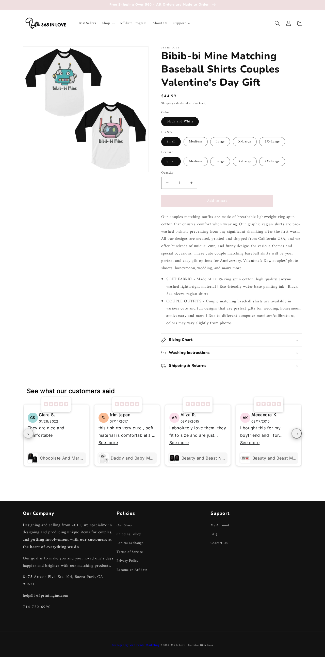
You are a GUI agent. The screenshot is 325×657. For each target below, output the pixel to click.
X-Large (244, 141)
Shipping (167, 103)
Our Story (124, 525)
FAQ (213, 534)
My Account (219, 525)
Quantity (167, 172)
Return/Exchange (130, 543)
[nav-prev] (28, 433)
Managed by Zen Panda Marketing (135, 645)
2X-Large (272, 141)
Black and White (180, 121)
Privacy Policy (127, 561)
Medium (195, 141)
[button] (108, 23)
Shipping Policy (129, 534)
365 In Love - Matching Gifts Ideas (192, 645)
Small (171, 141)
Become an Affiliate (132, 570)
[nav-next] (296, 433)
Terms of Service (130, 552)
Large (220, 141)
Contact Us (219, 543)
